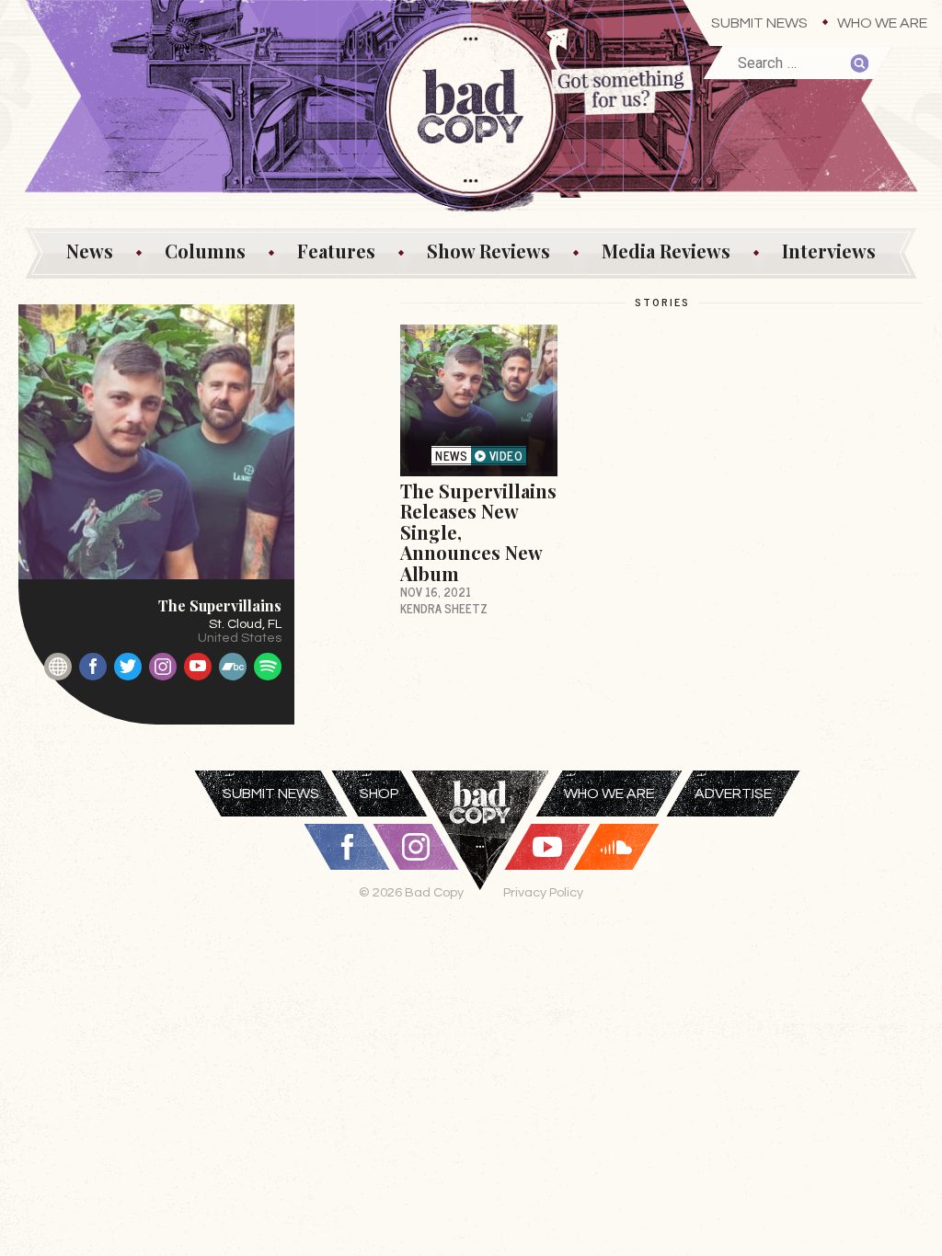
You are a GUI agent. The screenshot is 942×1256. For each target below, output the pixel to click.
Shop (379, 793)
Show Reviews (488, 250)
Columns (205, 250)
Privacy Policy (543, 892)
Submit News (759, 23)
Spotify (267, 666)
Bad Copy (480, 853)
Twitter (128, 666)
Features (336, 250)
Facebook (93, 666)
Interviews (829, 250)
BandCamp (233, 666)
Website (58, 666)
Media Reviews (666, 250)
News (89, 250)
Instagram (163, 666)
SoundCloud (616, 847)
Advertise (733, 793)
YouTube (198, 666)
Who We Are (882, 23)
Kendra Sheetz (444, 608)
